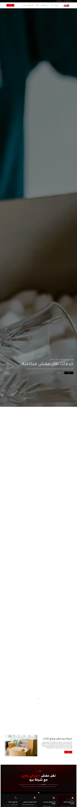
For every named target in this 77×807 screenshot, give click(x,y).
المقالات (37, 5)
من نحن (52, 5)
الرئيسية (56, 5)
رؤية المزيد (69, 372)
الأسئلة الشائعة (30, 5)
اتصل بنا (24, 5)
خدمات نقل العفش (45, 5)
